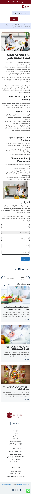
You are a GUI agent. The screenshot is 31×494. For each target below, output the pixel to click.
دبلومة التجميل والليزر (15, 454)
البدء (14, 19)
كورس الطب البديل (15, 459)
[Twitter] (19, 269)
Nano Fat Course (15, 462)
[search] (28, 13)
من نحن (15, 436)
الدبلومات (15, 433)
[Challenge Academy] (25, 6)
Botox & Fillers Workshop (15, 2)
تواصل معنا (16, 423)
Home (28, 24)
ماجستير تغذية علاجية (15, 441)
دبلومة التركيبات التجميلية (15, 451)
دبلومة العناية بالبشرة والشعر (15, 456)
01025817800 (5, 210)
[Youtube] (18, 490)
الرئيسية (15, 430)
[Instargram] (15, 490)
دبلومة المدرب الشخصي (15, 443)
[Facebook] (23, 269)
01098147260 (13, 471)
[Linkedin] (13, 490)
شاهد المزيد (6, 285)
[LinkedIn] (15, 269)
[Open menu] (29, 19)
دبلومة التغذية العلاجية (17, 24)
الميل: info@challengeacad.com (15, 476)
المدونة (15, 438)
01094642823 (13, 473)
